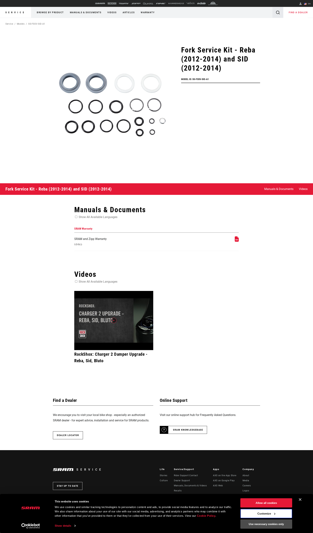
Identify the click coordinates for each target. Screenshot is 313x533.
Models (21, 24)
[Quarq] (148, 4)
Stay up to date (67, 486)
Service (15, 12)
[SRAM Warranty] (237, 240)
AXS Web (218, 485)
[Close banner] (300, 499)
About (246, 475)
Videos (111, 12)
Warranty (148, 12)
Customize (264, 513)
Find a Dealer (298, 12)
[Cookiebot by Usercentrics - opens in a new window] (31, 526)
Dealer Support (182, 480)
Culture (164, 480)
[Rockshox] (112, 3)
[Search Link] (277, 12)
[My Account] (300, 4)
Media (246, 480)
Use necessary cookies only (266, 524)
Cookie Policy (206, 515)
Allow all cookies (266, 502)
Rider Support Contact (186, 475)
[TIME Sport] (161, 4)
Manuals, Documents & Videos (190, 485)
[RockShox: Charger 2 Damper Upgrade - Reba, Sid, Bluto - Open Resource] (113, 320)
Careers (247, 485)
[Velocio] (190, 3)
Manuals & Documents (85, 12)
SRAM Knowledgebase (188, 430)
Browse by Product (50, 12)
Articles (129, 12)
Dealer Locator (68, 435)
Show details (63, 525)
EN (309, 4)
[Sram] (100, 3)
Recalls (177, 490)
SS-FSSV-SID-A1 (36, 24)
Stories (163, 475)
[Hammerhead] (176, 3)
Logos (246, 490)
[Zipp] (136, 4)
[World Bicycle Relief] (213, 3)
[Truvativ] (124, 3)
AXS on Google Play (224, 480)
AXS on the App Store (224, 475)
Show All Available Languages (98, 217)
